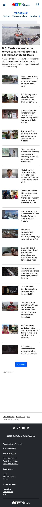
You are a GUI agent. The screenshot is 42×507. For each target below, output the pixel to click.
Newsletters (7, 420)
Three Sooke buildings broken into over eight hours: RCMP (29, 290)
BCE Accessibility (9, 448)
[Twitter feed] (14, 428)
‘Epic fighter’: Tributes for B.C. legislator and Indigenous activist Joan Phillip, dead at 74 (30, 176)
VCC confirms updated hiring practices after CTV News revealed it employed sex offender (30, 332)
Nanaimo (33, 16)
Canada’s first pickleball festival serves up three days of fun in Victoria (29, 136)
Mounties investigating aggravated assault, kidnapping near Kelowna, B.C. (30, 234)
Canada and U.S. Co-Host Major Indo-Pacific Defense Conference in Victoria (30, 216)
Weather (6, 16)
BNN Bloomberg (9, 476)
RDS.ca (5, 494)
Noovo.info (7, 489)
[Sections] (4, 4)
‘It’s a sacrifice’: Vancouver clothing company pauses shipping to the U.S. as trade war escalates (30, 155)
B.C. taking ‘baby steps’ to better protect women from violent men (29, 98)
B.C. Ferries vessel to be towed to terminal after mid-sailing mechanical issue (20, 51)
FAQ (28, 416)
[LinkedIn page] (28, 428)
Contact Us (20, 416)
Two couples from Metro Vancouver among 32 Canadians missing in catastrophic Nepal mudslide (30, 197)
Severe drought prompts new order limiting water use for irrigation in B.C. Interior (30, 273)
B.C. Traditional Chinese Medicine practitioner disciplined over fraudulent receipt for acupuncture (29, 254)
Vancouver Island (20, 16)
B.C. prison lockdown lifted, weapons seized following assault (29, 350)
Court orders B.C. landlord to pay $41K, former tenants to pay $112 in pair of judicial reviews (29, 116)
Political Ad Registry (10, 464)
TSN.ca (6, 479)
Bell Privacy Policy (10, 458)
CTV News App (8, 416)
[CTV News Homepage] (21, 4)
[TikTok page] (18, 428)
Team (16, 420)
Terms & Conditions (10, 461)
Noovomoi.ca (8, 492)
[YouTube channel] (23, 428)
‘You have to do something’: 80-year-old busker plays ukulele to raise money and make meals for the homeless (30, 310)
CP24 (5, 474)
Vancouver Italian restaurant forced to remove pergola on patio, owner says (29, 81)
